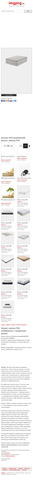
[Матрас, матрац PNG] (23, 191)
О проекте (4, 468)
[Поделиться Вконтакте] (4, 101)
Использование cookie (14, 469)
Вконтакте (27, 468)
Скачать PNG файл (9, 95)
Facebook (20, 468)
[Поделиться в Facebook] (2, 101)
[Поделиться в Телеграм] (9, 101)
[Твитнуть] (13, 101)
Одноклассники (12, 468)
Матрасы (19, 201)
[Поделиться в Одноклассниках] (6, 101)
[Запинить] (11, 101)
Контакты (24, 469)
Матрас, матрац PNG (6, 160)
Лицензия (5, 469)
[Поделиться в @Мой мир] (15, 101)
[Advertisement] (16, 31)
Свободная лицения (10, 456)
